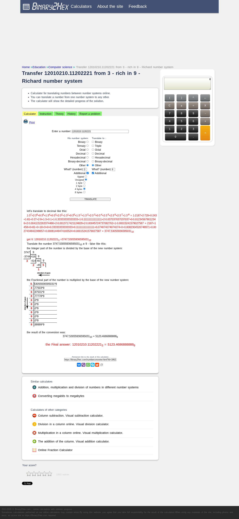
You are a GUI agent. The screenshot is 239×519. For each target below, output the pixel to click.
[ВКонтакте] (79, 365)
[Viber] (83, 365)
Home (26, 67)
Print (32, 122)
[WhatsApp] (88, 365)
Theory (59, 113)
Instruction (46, 113)
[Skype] (92, 365)
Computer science (60, 67)
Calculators (81, 6)
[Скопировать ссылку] (102, 365)
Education (39, 67)
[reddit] (97, 365)
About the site (110, 6)
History (71, 113)
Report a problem (90, 113)
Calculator (30, 113)
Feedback (138, 6)
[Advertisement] (119, 39)
